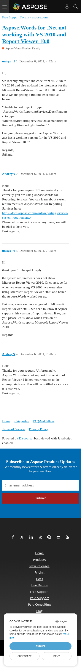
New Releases (39, 566)
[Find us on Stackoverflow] (41, 537)
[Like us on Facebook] (14, 537)
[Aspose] (30, 6)
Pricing (39, 572)
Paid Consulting (39, 604)
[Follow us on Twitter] (23, 537)
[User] (67, 6)
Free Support (39, 592)
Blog (39, 611)
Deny (56, 656)
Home (6, 421)
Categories (21, 421)
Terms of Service (13, 429)
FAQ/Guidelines (43, 421)
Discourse (25, 438)
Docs (39, 579)
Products (39, 560)
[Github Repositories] (59, 537)
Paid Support (39, 598)
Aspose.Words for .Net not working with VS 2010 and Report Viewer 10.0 (34, 34)
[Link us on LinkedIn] (32, 537)
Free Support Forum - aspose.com (25, 17)
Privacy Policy (38, 429)
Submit (40, 498)
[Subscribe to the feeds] (68, 537)
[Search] (75, 6)
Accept (40, 646)
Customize (24, 656)
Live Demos (39, 585)
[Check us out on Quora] (50, 537)
